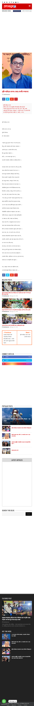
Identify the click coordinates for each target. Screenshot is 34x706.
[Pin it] (16, 99)
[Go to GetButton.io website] (4, 704)
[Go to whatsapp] (4, 701)
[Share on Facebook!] (3, 99)
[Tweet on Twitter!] (7, 99)
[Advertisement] (17, 32)
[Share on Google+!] (12, 99)
